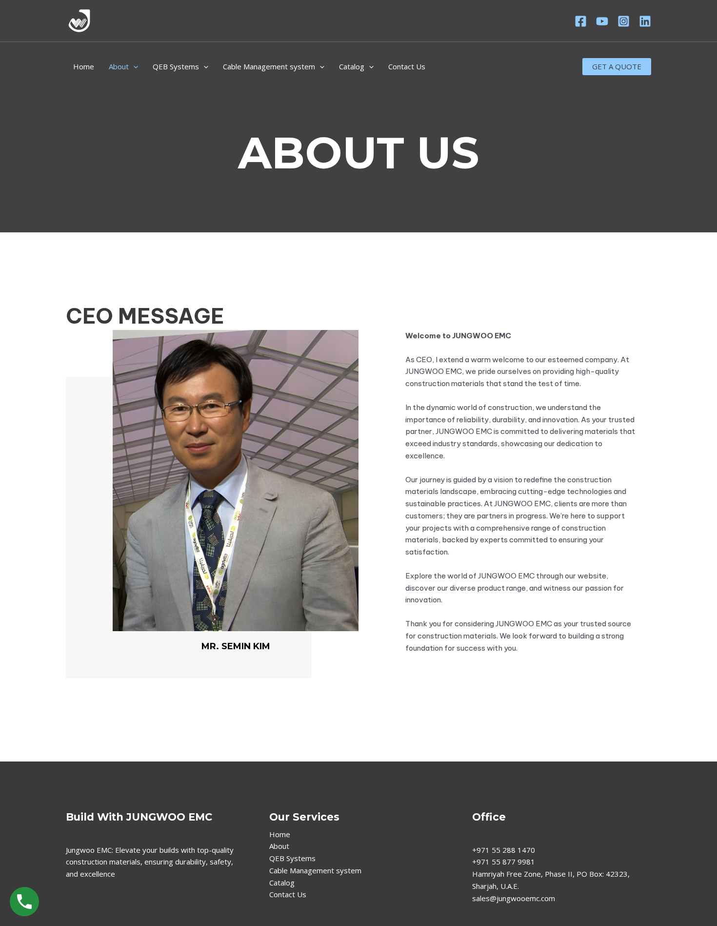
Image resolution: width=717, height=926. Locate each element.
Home (83, 66)
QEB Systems (176, 66)
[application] (133, 66)
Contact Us (406, 66)
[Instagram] (623, 21)
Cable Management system (269, 66)
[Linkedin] (645, 21)
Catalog (351, 66)
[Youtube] (602, 21)
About (119, 66)
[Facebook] (581, 21)
